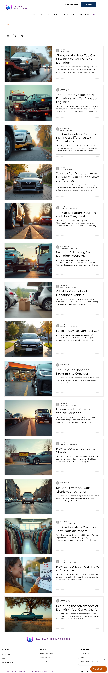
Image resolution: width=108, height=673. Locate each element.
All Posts (7, 25)
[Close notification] (105, 660)
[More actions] (99, 50)
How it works (7, 654)
